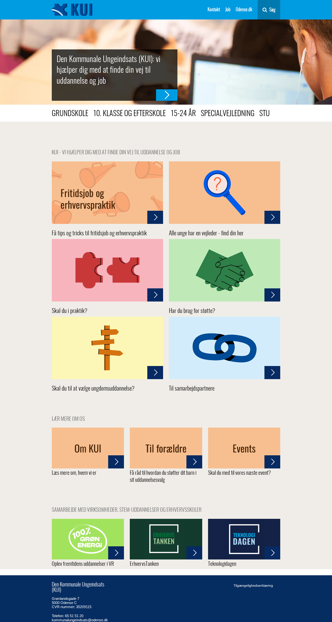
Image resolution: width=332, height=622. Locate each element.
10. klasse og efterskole (129, 114)
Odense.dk (244, 10)
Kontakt (214, 10)
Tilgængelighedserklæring (253, 585)
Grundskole (70, 114)
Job (227, 10)
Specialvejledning (227, 114)
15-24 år (183, 114)
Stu (264, 114)
